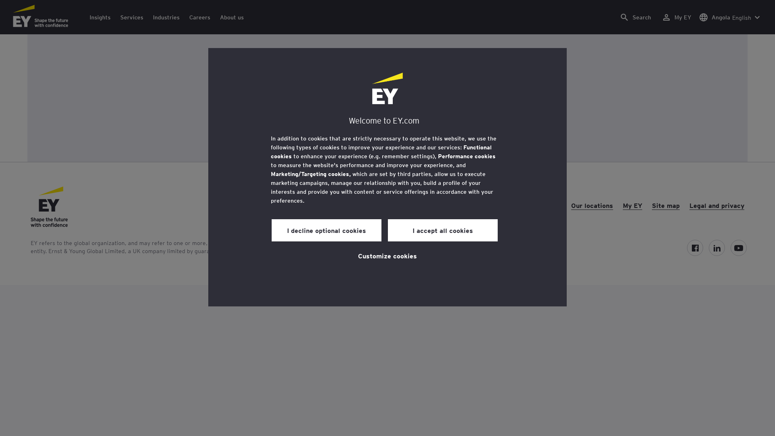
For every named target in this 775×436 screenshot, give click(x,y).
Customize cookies (387, 255)
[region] (387, 177)
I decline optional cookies (326, 230)
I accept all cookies (443, 230)
